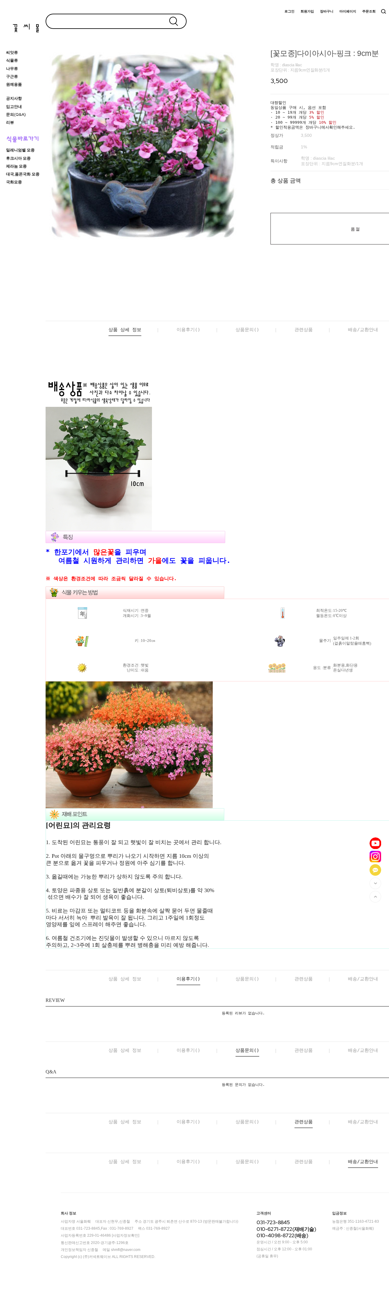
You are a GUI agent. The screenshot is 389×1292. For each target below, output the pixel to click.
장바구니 (326, 11)
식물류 (12, 60)
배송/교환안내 (363, 329)
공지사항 (14, 98)
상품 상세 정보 (124, 329)
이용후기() (188, 329)
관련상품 (303, 329)
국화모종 (14, 182)
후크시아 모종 (18, 158)
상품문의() (247, 329)
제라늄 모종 (16, 166)
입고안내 (14, 106)
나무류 (12, 68)
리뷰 (10, 122)
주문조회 (369, 11)
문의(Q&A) (16, 114)
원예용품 (14, 84)
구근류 (12, 76)
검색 (383, 11)
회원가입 (307, 11)
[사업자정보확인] (125, 1236)
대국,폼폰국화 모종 (23, 174)
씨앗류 (12, 52)
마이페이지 (347, 11)
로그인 (289, 11)
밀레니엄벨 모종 (20, 150)
